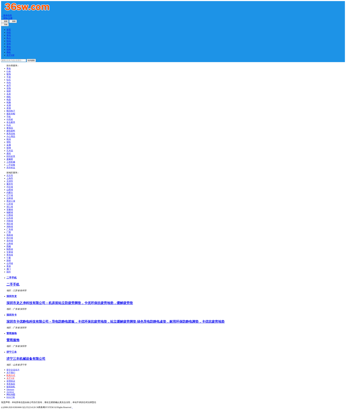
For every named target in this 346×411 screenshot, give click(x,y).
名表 (8, 94)
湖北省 (9, 224)
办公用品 (10, 136)
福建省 (9, 212)
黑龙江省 (10, 201)
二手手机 (12, 284)
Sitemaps (10, 389)
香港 (8, 266)
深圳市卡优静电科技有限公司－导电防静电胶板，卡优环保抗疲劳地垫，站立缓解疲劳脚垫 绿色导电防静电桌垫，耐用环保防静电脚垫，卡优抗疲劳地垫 (115, 321)
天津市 (9, 181)
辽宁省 (9, 195)
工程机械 (10, 162)
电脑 (8, 102)
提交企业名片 (12, 370)
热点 (8, 38)
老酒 (8, 108)
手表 (8, 77)
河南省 (9, 221)
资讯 (8, 35)
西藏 (8, 246)
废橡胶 (9, 159)
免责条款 (10, 384)
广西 (8, 232)
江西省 (9, 215)
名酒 (8, 105)
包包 (8, 82)
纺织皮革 (10, 156)
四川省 (9, 238)
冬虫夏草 (10, 122)
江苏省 (9, 204)
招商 (8, 49)
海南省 (9, 235)
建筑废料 (10, 131)
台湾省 (9, 263)
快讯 (8, 41)
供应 (8, 32)
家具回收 (10, 133)
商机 (8, 52)
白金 (8, 71)
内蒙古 (9, 192)
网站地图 (10, 394)
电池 (8, 139)
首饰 (8, 88)
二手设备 (10, 165)
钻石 (8, 80)
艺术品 (9, 150)
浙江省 (9, 207)
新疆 (8, 260)
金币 (8, 85)
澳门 (8, 269)
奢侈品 (9, 128)
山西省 (9, 189)
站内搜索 (31, 60)
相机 (8, 97)
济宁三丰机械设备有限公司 (25, 358)
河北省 (9, 187)
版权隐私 (10, 387)
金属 (8, 145)
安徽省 (9, 209)
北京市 (9, 175)
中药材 (9, 119)
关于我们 (10, 372)
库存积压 (10, 167)
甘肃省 (9, 252)
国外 (8, 272)
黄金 (8, 68)
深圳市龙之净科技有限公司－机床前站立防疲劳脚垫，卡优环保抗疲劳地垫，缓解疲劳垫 (69, 303)
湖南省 (9, 226)
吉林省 (9, 198)
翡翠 (8, 91)
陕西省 (9, 249)
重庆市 (9, 184)
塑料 (8, 142)
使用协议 (10, 381)
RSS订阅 (10, 397)
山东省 (9, 218)
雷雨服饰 (12, 340)
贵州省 (9, 241)
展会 (8, 47)
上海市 (9, 178)
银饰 (8, 74)
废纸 (8, 153)
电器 (8, 99)
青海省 (9, 255)
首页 (8, 29)
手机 (8, 116)
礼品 (8, 125)
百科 (8, 44)
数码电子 (10, 111)
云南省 (9, 243)
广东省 (9, 229)
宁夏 (8, 258)
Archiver (10, 392)
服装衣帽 (10, 114)
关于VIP (10, 55)
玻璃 (8, 148)
